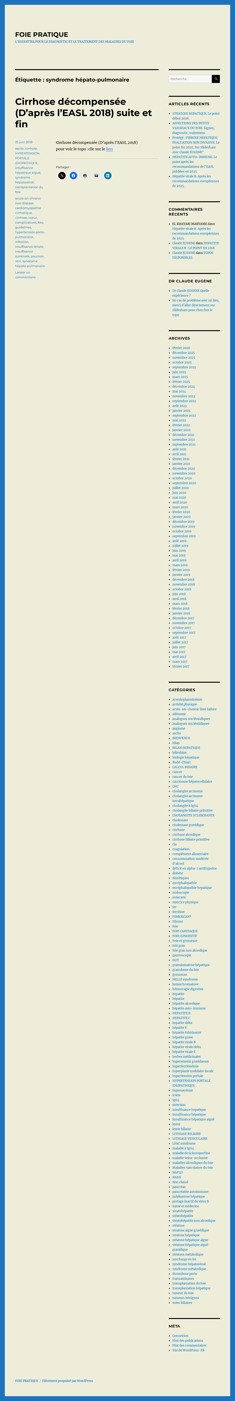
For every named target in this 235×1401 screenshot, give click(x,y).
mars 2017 (179, 662)
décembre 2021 (183, 435)
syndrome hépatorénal (189, 1264)
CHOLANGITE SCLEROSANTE (193, 815)
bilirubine (179, 753)
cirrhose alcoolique (186, 835)
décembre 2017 (183, 618)
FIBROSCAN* (181, 917)
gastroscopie (181, 955)
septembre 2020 (184, 483)
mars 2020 (180, 507)
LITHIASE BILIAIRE (186, 1134)
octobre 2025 (182, 362)
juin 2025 (179, 372)
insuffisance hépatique (189, 1115)
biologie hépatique (185, 757)
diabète (177, 873)
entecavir (179, 897)
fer (174, 907)
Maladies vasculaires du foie (192, 1168)
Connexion (180, 1336)
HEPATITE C (181, 1018)
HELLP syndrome (185, 979)
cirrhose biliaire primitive (191, 839)
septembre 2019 (184, 536)
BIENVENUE (181, 738)
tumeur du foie (183, 1293)
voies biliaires (182, 1303)
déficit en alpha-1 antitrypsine (194, 868)
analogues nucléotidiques (191, 724)
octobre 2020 (182, 478)
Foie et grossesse (184, 941)
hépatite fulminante (186, 1032)
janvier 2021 (181, 464)
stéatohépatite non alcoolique (193, 1221)
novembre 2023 (183, 396)
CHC (175, 786)
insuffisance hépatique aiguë (193, 1119)
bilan (176, 743)
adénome (179, 714)
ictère (176, 1095)
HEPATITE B (181, 1013)
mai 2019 (179, 555)
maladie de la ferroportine (191, 1153)
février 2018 (181, 609)
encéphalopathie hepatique (192, 888)
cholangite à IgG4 (185, 806)
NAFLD (177, 1172)
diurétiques (180, 878)
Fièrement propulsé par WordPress (67, 1381)
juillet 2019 (180, 546)
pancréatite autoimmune (190, 1192)
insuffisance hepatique (189, 1110)
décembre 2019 (183, 522)
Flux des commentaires (189, 1345)
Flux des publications (187, 1341)
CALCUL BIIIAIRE (184, 767)
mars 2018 (179, 604)
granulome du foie (185, 970)
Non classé (180, 1182)
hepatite (178, 994)
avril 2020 (179, 502)
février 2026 (181, 348)
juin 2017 (179, 647)
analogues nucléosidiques (191, 719)
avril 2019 (179, 560)
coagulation (181, 849)
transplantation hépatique (191, 1288)
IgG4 (175, 1100)
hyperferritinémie (185, 1066)
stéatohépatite (182, 1216)
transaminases (183, 1279)
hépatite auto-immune (189, 1008)
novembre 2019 (183, 527)
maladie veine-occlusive (190, 1158)
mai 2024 (179, 391)
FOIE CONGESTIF (184, 936)
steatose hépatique (186, 1235)
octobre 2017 (181, 628)
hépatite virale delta (186, 1047)
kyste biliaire (181, 1129)
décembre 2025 (183, 353)
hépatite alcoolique (186, 1004)
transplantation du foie (189, 1283)
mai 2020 (179, 498)
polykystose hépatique (188, 1197)
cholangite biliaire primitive (192, 811)
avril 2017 (179, 657)
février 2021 (181, 459)
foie (40, 222)
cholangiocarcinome (187, 791)
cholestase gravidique (188, 825)
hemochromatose (185, 984)
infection (21, 242)
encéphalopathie (184, 883)
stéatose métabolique (187, 1254)
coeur (32, 217)
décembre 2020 (183, 469)
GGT (175, 960)
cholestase (180, 820)
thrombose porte (184, 1274)
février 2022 (181, 425)
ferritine (178, 912)
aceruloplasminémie (187, 700)
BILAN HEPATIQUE (186, 748)
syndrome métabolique (189, 1269)
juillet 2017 (180, 642)
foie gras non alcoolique (189, 950)
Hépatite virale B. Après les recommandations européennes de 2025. (195, 181)
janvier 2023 (181, 411)
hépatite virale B (184, 1042)
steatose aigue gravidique (190, 1230)
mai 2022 (179, 420)
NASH (176, 1177)
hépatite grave (182, 1037)
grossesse (179, 975)
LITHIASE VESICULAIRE (189, 1139)
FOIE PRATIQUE (41, 34)
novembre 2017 (183, 623)
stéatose (178, 1226)
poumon (37, 256)
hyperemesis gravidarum (190, 1061)
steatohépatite (182, 1211)
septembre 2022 (184, 416)
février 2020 (181, 512)
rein (18, 261)
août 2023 (179, 406)
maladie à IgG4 (183, 1148)
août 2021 (179, 449)
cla (174, 844)
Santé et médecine (185, 1206)
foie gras (178, 946)
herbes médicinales (186, 1057)
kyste (176, 1124)
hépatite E (179, 1028)
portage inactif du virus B (190, 1201)
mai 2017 (178, 652)
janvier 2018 (181, 613)
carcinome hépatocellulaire (192, 782)
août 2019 (179, 541)
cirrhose (31, 148)
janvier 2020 (181, 517)
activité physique (184, 704)
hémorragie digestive (187, 989)
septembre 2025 (184, 367)
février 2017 (181, 666)
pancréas (179, 1187)
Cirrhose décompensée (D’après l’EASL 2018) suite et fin (83, 113)
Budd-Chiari (181, 762)
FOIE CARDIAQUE (185, 931)
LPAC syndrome (184, 1143)
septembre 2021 (184, 444)
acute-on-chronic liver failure (194, 709)
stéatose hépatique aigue (190, 1240)
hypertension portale (187, 1076)
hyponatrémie (182, 1090)
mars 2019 (180, 565)
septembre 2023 (184, 401)
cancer (177, 772)
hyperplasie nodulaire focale (192, 1071)
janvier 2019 (181, 575)
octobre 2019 (181, 531)
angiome (178, 728)
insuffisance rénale (29, 246)
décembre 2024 (183, 387)
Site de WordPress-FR (188, 1350)
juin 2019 (179, 551)
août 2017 (179, 637)
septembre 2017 (184, 633)
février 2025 (181, 382)
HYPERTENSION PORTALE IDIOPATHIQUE (27, 158)
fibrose (177, 922)
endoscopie (180, 893)
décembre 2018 (183, 580)
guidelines (23, 227)
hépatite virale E (184, 1052)
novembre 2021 (183, 440)
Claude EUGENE (183, 243)
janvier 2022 (181, 430)
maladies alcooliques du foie (192, 1163)
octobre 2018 (181, 589)
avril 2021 (179, 454)
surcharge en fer (184, 1259)
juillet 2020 (180, 488)
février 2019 (181, 570)
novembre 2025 (183, 358)
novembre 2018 (183, 584)
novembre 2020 (183, 473)
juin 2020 (179, 493)
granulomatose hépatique (191, 965)
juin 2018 (179, 594)
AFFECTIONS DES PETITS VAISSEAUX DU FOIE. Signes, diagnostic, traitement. (193, 128)
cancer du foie (182, 777)
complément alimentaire (190, 854)
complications (25, 222)
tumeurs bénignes (185, 1298)
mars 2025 (180, 377)
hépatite (178, 999)
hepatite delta (182, 1023)
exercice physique (185, 902)
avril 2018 (179, 599)
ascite (19, 148)
